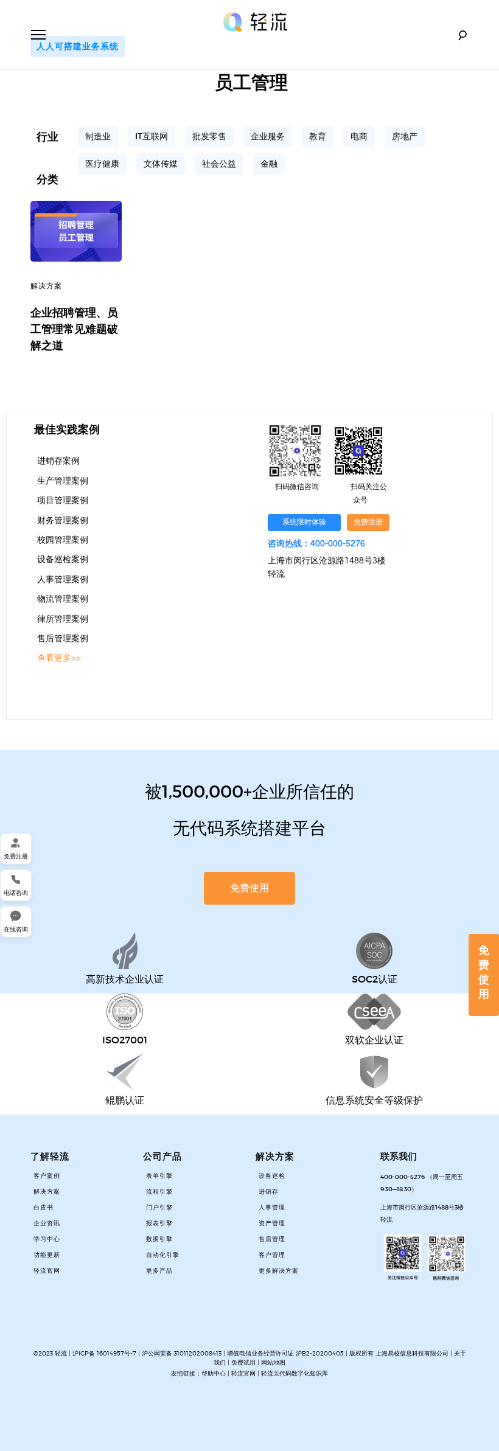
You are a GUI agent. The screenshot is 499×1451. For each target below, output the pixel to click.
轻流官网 (46, 1271)
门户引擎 (159, 1208)
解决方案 (46, 286)
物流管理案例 (62, 599)
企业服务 (268, 136)
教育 (317, 136)
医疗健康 (102, 163)
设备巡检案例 (62, 559)
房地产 (404, 136)
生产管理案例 (62, 481)
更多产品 (159, 1271)
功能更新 (46, 1255)
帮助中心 (213, 1373)
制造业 (98, 136)
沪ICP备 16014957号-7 (104, 1353)
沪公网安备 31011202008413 (182, 1353)
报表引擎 (159, 1223)
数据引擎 (159, 1239)
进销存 (269, 1192)
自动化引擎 (163, 1255)
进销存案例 (58, 461)
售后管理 (272, 1239)
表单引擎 (159, 1176)
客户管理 (272, 1255)
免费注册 (368, 522)
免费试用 (243, 1362)
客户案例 (46, 1176)
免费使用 (483, 972)
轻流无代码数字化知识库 (294, 1373)
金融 (268, 163)
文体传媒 (161, 163)
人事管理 (272, 1208)
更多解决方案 (279, 1271)
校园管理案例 (62, 540)
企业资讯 (46, 1223)
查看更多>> (59, 658)
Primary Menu (38, 35)
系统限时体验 (304, 522)
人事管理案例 (62, 580)
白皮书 (43, 1208)
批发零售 (209, 136)
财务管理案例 (62, 521)
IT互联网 (151, 136)
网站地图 (273, 1362)
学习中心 (46, 1239)
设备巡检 (272, 1176)
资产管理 (272, 1223)
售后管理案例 (62, 639)
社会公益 (219, 163)
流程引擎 (159, 1192)
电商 (359, 136)
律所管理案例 (62, 619)
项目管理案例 (62, 500)
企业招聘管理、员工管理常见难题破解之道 (74, 329)
